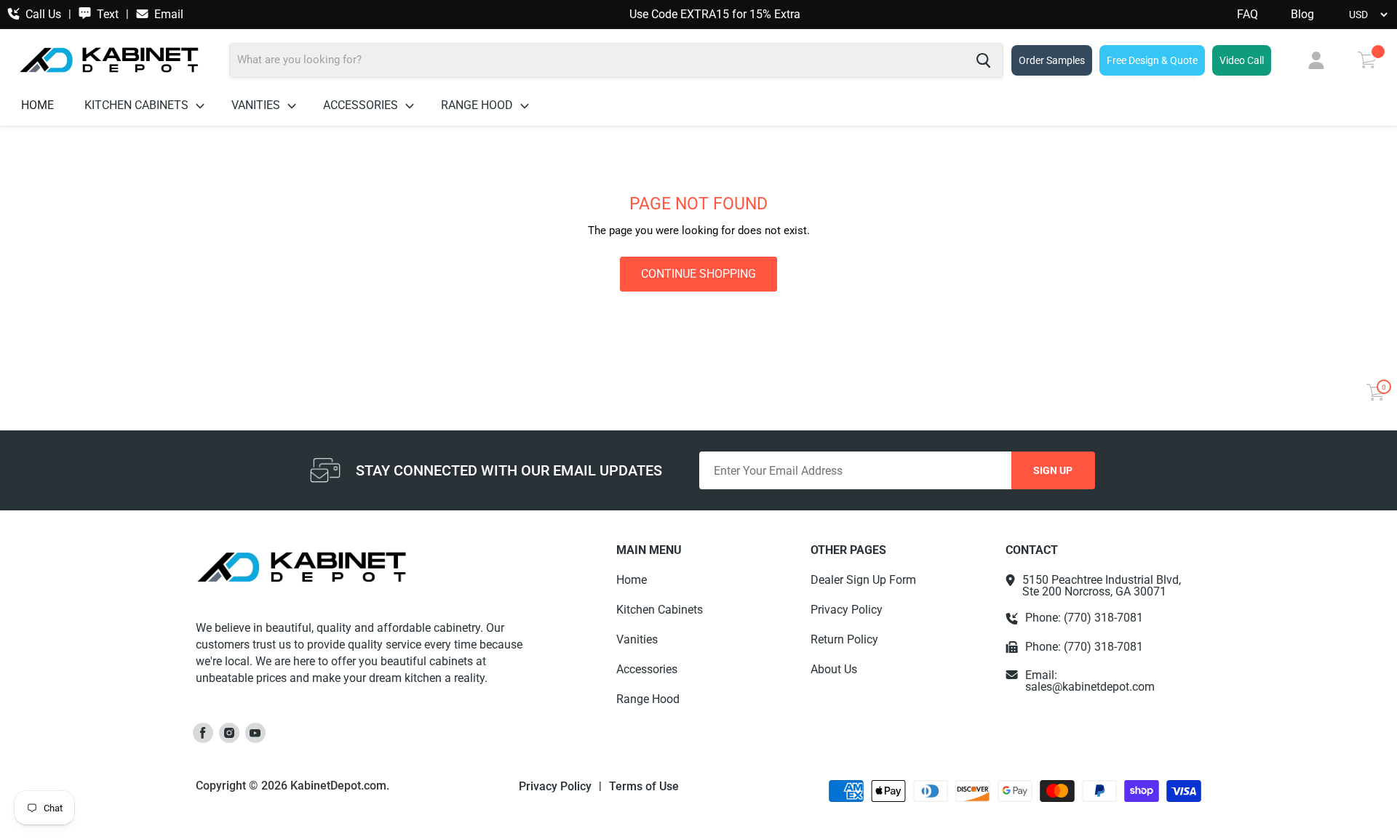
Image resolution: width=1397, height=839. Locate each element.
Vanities (257, 105)
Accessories (362, 105)
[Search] (983, 60)
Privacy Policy (847, 610)
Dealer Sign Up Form (863, 580)
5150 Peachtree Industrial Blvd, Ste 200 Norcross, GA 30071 (1101, 586)
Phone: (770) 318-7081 (1084, 618)
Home (37, 105)
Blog (1302, 14)
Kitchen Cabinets (137, 105)
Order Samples (1052, 60)
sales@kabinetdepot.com (1090, 687)
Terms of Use (644, 786)
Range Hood (478, 105)
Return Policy (844, 639)
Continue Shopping (698, 274)
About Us (834, 669)
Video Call (1241, 60)
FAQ (1247, 14)
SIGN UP (1052, 470)
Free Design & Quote (1152, 60)
